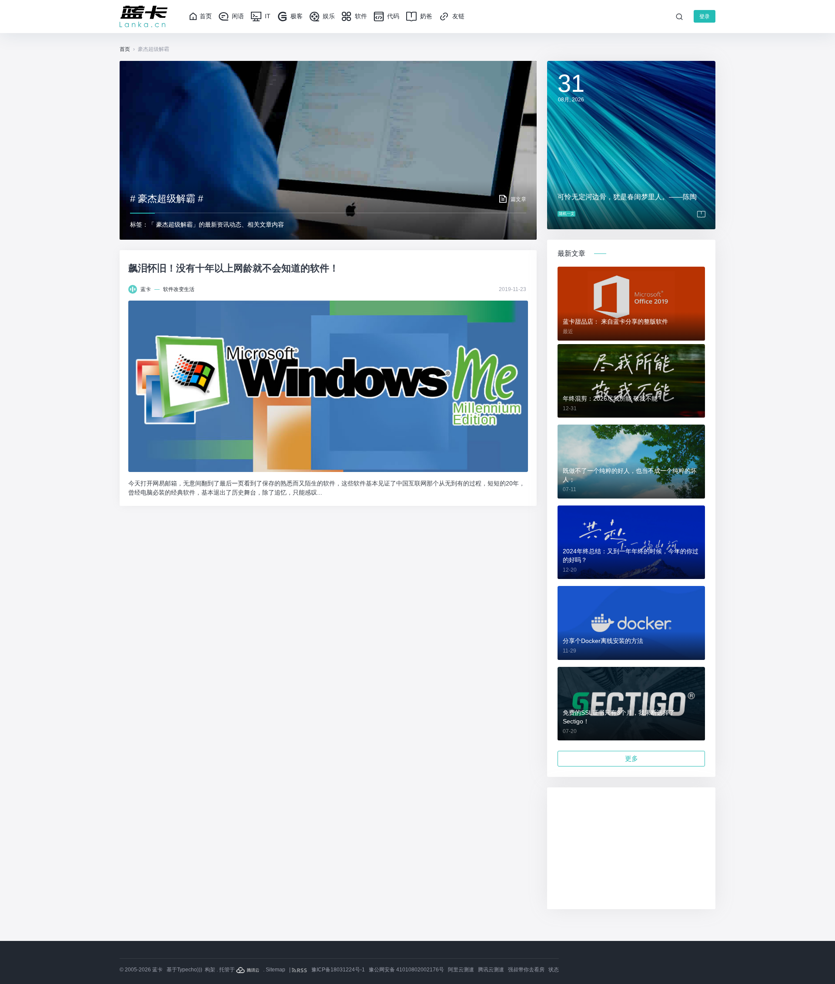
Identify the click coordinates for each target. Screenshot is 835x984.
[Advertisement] (631, 848)
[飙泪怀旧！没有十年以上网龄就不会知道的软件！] (328, 386)
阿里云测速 (461, 970)
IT (267, 16)
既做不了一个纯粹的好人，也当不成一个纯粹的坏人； (630, 475)
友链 (457, 16)
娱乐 (328, 16)
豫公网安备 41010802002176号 (406, 970)
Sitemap (275, 970)
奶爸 (425, 16)
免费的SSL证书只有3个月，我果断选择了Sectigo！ (619, 717)
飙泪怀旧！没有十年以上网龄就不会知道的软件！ (233, 268)
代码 (392, 16)
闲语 (237, 16)
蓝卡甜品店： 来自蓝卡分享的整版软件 (615, 321)
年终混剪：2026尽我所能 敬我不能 (610, 398)
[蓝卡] (143, 16)
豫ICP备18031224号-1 (338, 970)
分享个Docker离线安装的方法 (603, 640)
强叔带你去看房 (526, 970)
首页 (206, 16)
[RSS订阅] (300, 970)
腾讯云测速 (491, 970)
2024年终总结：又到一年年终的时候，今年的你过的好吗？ (630, 555)
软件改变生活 (178, 289)
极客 (296, 16)
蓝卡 (145, 289)
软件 (360, 16)
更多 (631, 758)
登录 (704, 16)
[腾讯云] (248, 970)
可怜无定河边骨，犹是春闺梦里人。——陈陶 (627, 197)
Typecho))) (189, 970)
